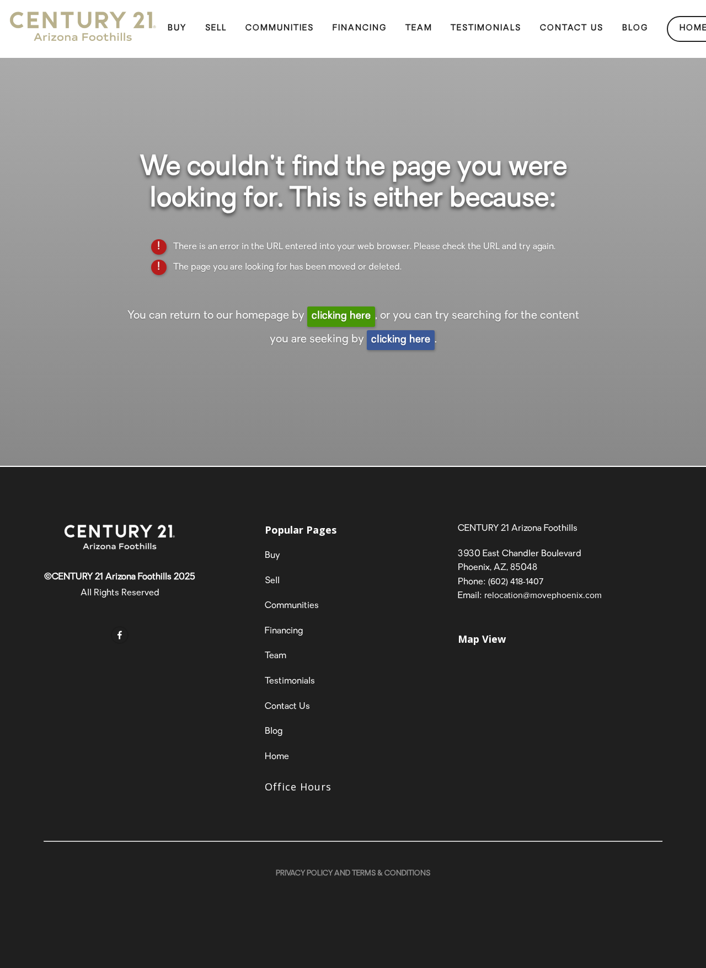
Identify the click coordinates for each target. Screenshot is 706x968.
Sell (216, 28)
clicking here (341, 316)
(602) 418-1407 (515, 581)
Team (418, 28)
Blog (635, 28)
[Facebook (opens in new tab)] (120, 635)
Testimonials (486, 28)
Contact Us (571, 28)
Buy (177, 28)
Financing (360, 28)
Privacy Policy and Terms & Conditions (353, 873)
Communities (279, 28)
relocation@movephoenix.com (543, 595)
